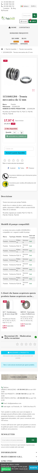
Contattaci (6, 8)
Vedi (30, 241)
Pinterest (31, 168)
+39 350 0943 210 (8, 2)
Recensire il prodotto (18, 352)
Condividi (12, 168)
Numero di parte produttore (14, 108)
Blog (14, 8)
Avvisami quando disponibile (15, 153)
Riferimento (6, 106)
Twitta (22, 168)
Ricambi (5, 10)
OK (32, 440)
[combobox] (29, 15)
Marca (5, 104)
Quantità (8, 132)
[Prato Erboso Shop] (8, 18)
